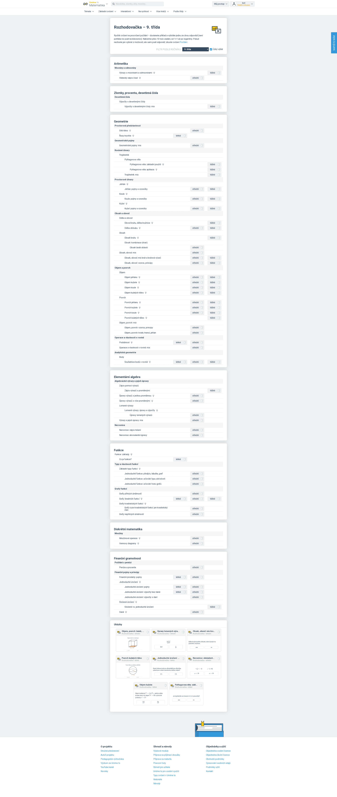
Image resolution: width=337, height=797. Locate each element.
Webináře (157, 779)
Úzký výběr (218, 49)
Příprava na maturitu (162, 759)
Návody (156, 783)
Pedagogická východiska (112, 759)
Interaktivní (126, 11)
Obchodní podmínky (215, 759)
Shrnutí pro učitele (161, 767)
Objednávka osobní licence (218, 751)
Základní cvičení (105, 11)
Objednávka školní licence (218, 755)
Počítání (183, 42)
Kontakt (209, 771)
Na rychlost (143, 11)
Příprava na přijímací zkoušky (166, 755)
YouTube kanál (107, 767)
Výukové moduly (160, 751)
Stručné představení (110, 751)
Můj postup (219, 4)
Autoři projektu (107, 755)
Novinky (104, 771)
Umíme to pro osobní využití (166, 771)
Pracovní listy (159, 763)
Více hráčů (161, 11)
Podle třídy (178, 11)
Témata (87, 11)
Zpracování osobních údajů (218, 763)
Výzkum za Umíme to (110, 763)
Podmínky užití (213, 767)
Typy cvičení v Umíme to (164, 775)
